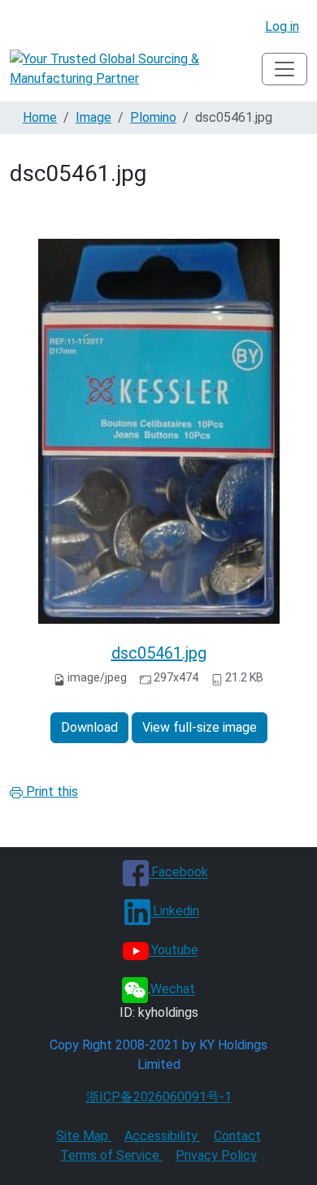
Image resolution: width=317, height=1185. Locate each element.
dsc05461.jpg (158, 653)
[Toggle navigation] (284, 69)
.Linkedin (174, 911)
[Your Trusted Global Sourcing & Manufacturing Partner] (136, 69)
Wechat (172, 989)
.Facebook (178, 872)
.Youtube (173, 950)
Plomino (153, 117)
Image (93, 117)
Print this (50, 791)
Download (89, 727)
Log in (282, 26)
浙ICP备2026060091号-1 (159, 1097)
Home (40, 117)
